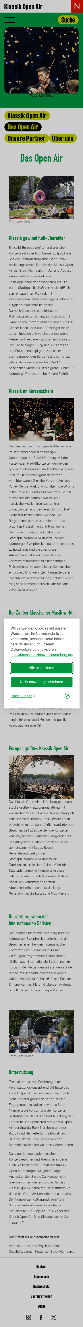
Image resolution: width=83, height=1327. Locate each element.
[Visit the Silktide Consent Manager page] (67, 696)
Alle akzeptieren (41, 668)
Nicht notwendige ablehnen (41, 682)
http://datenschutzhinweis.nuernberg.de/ (42, 654)
